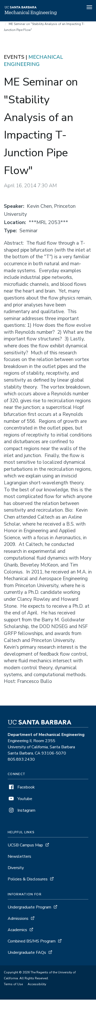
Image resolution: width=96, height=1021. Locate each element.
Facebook (25, 787)
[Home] (30, 14)
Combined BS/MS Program (32, 941)
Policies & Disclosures (28, 879)
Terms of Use (13, 984)
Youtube (24, 799)
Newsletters (19, 856)
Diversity (16, 868)
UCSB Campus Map (25, 845)
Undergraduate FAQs (27, 952)
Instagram (25, 810)
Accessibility (37, 984)
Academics (17, 930)
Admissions (18, 918)
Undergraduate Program (29, 907)
